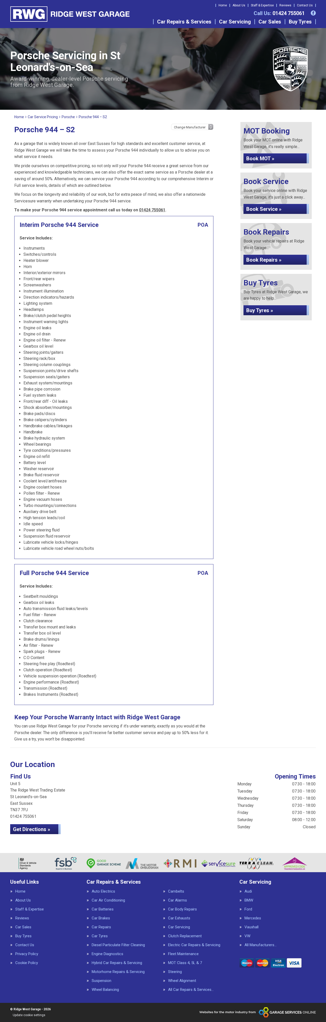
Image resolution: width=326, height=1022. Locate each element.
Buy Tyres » (259, 310)
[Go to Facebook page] (313, 13)
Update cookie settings (29, 1015)
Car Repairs (101, 927)
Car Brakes (101, 918)
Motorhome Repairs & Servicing (118, 972)
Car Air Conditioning (108, 900)
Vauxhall (251, 927)
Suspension (101, 981)
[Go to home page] (70, 14)
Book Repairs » (263, 260)
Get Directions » (31, 829)
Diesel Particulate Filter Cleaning (118, 945)
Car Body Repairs (182, 909)
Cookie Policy (26, 963)
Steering (175, 972)
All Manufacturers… (260, 945)
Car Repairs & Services (184, 21)
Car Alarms (177, 900)
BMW (248, 900)
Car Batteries (103, 909)
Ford (248, 909)
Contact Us (305, 5)
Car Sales (270, 21)
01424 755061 (279, 13)
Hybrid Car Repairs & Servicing (117, 963)
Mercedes (252, 918)
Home (223, 5)
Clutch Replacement (185, 936)
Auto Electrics (103, 891)
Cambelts (176, 891)
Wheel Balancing (105, 990)
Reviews (285, 5)
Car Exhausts (179, 918)
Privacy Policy (26, 954)
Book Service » (263, 209)
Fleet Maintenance (183, 954)
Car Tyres (100, 936)
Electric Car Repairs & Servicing (194, 945)
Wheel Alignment (182, 981)
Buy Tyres (300, 21)
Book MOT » (260, 158)
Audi (248, 891)
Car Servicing (235, 21)
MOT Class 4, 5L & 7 (185, 963)
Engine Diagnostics (107, 954)
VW (247, 936)
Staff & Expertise (262, 5)
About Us (239, 5)
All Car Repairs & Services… (191, 990)
